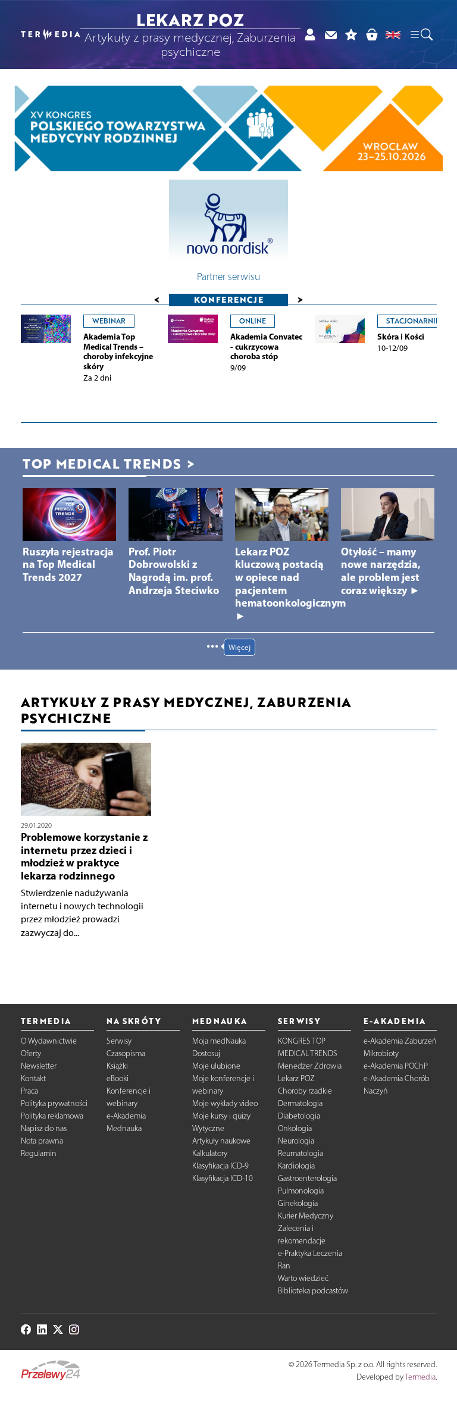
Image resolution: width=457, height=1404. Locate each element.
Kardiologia (296, 1166)
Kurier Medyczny (305, 1216)
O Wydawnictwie (49, 1041)
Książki (117, 1066)
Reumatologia (300, 1153)
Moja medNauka (219, 1041)
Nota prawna (42, 1141)
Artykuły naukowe (221, 1141)
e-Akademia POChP (396, 1066)
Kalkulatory (209, 1153)
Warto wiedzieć (303, 1278)
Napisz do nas (44, 1128)
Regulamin (39, 1153)
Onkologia (295, 1128)
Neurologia (296, 1141)
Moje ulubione (216, 1066)
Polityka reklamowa (52, 1116)
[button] (421, 34)
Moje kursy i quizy (221, 1116)
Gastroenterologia (307, 1178)
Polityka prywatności (54, 1103)
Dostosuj (206, 1053)
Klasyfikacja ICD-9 (220, 1166)
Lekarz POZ (296, 1078)
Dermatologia (300, 1103)
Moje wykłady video (225, 1103)
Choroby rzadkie (305, 1091)
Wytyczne (208, 1128)
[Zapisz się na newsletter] (331, 34)
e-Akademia (126, 1116)
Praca (29, 1091)
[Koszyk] (372, 34)
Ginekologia (298, 1203)
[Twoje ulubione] (351, 34)
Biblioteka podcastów (313, 1291)
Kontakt (33, 1078)
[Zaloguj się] (310, 34)
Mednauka (124, 1128)
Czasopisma (126, 1053)
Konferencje (229, 299)
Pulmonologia (301, 1191)
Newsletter (39, 1066)
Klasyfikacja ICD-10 (222, 1178)
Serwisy (119, 1041)
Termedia (420, 1377)
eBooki (118, 1078)
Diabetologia (299, 1116)
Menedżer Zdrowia (310, 1066)
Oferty (31, 1053)
